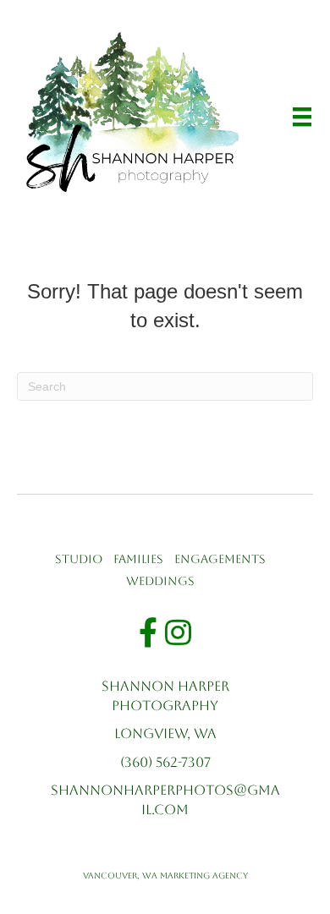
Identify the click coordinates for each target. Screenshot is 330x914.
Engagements (220, 559)
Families (138, 559)
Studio (78, 559)
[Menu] (302, 117)
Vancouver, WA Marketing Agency (165, 875)
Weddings (160, 581)
